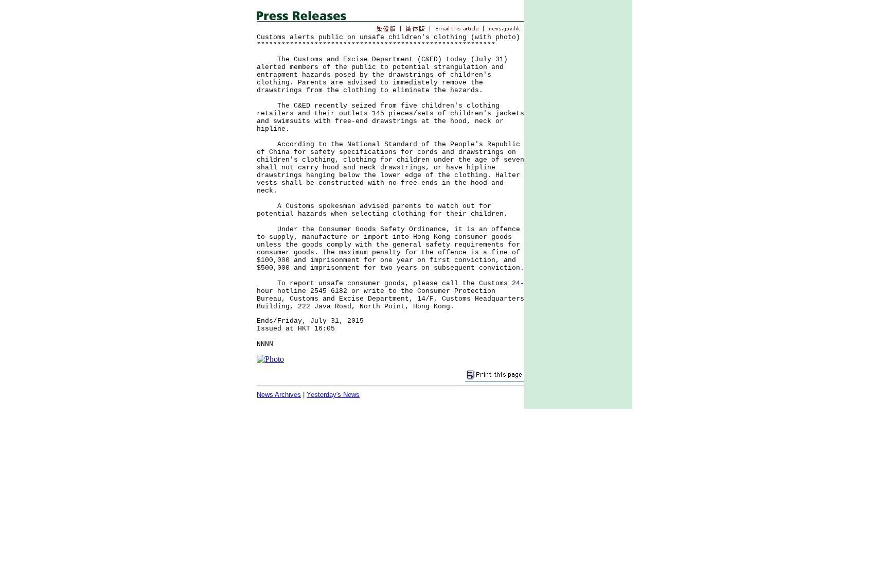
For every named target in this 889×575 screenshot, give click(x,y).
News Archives (279, 394)
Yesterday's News (333, 394)
